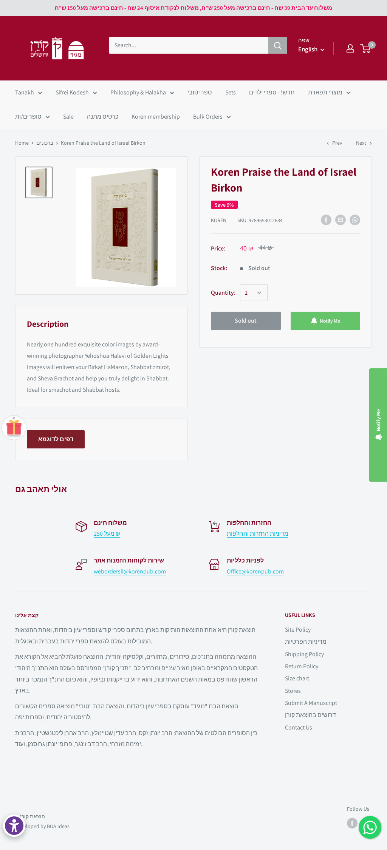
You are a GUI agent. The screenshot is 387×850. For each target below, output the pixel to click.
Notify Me (330, 320)
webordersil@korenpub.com (130, 571)
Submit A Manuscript (311, 703)
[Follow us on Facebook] (352, 823)
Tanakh (24, 92)
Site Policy (298, 630)
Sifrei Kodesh (72, 92)
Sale (68, 117)
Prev (337, 142)
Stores (293, 691)
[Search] (277, 45)
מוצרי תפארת (325, 92)
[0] (365, 48)
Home (22, 142)
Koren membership (156, 117)
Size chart (297, 678)
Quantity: (223, 293)
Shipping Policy (304, 654)
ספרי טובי (199, 92)
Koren (218, 220)
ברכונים (44, 142)
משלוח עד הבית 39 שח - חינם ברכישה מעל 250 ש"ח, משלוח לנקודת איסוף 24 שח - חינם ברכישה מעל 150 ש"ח (193, 7)
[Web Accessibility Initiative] (14, 825)
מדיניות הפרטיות (306, 642)
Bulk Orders (208, 117)
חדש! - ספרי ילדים (272, 92)
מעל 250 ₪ (107, 534)
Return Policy (301, 666)
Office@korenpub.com (255, 571)
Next (361, 142)
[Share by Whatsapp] (355, 220)
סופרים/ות (28, 117)
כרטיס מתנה (102, 117)
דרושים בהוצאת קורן (310, 715)
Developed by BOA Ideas (42, 826)
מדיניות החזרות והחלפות (257, 534)
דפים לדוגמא (55, 439)
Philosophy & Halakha (138, 92)
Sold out (246, 321)
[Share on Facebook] (326, 220)
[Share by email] (340, 220)
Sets (230, 92)
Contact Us (298, 727)
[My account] (350, 48)
